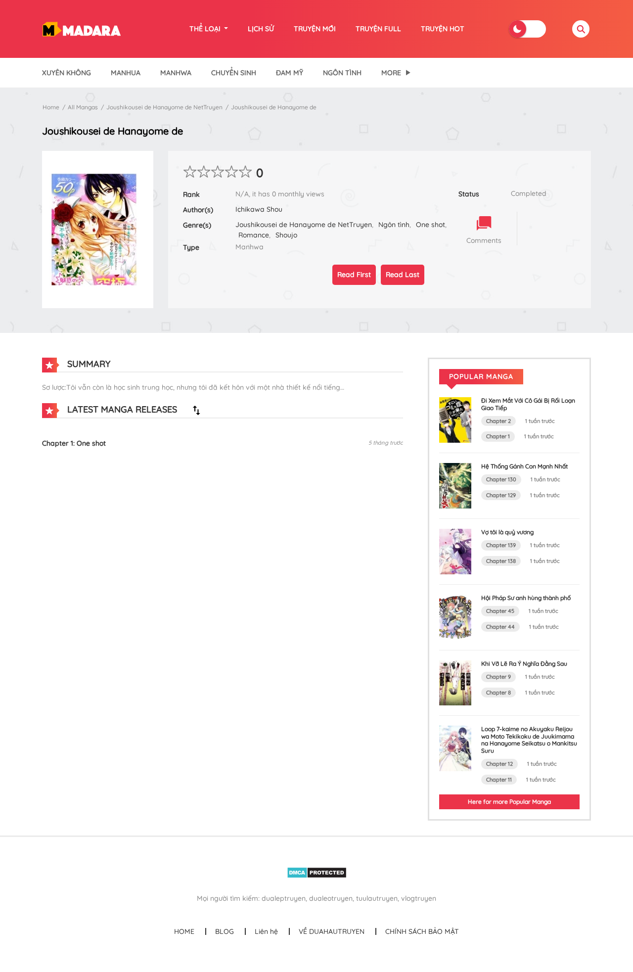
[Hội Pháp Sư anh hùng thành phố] (455, 616)
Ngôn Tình (342, 72)
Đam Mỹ (289, 72)
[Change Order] (196, 410)
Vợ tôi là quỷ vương (507, 532)
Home (51, 107)
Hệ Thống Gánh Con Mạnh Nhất (524, 466)
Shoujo (286, 235)
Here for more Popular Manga (509, 801)
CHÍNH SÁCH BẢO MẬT (422, 931)
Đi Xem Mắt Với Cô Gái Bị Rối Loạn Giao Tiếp (528, 404)
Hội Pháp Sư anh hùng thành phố (526, 598)
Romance (253, 235)
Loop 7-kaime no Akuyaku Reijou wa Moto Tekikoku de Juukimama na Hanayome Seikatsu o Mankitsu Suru (529, 739)
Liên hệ (266, 931)
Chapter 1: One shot (74, 443)
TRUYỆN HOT (442, 28)
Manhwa (175, 72)
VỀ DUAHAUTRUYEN (331, 931)
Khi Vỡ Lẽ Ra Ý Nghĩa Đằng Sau (524, 663)
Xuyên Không (66, 72)
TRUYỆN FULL (378, 28)
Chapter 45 (500, 610)
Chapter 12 (499, 763)
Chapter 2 (498, 420)
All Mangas (83, 107)
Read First (354, 274)
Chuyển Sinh (233, 72)
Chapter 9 (498, 676)
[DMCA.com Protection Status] (317, 872)
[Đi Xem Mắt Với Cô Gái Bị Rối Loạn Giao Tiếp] (455, 419)
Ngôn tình (393, 224)
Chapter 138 (501, 560)
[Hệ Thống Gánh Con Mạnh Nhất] (455, 485)
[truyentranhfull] (81, 28)
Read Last (402, 274)
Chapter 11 (499, 779)
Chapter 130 (501, 479)
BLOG (224, 931)
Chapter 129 (501, 495)
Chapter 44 (500, 626)
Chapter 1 (498, 436)
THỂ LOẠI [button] (206, 28)
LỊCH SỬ (261, 28)
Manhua (125, 72)
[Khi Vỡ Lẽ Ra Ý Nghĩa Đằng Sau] (455, 682)
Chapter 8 (498, 692)
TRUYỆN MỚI (315, 28)
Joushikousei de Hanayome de (273, 107)
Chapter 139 (501, 545)
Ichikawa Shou (258, 209)
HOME (184, 931)
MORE (391, 72)
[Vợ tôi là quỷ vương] (455, 550)
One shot (430, 224)
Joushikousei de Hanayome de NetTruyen (164, 107)
